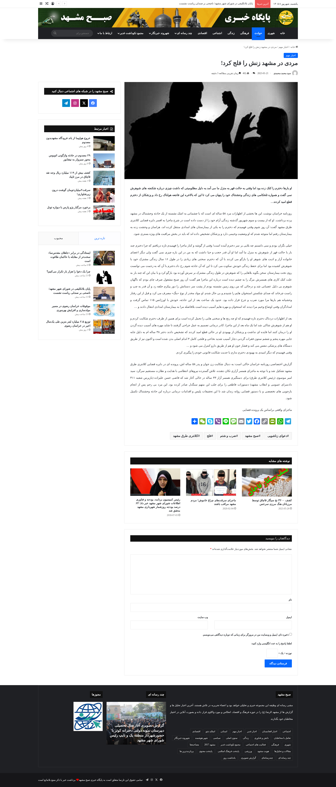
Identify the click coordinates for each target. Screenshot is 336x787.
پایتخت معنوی (205, 751)
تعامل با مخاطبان (282, 738)
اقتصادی (202, 33)
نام (290, 599)
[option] (136, 723)
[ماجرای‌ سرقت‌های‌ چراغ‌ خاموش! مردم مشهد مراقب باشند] (211, 482)
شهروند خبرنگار (182, 738)
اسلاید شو (210, 731)
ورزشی (248, 751)
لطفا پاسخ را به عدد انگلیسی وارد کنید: (271, 643)
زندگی (231, 33)
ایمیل (289, 617)
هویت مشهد (263, 751)
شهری (271, 33)
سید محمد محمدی (282, 73)
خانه (282, 33)
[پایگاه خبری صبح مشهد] (168, 17)
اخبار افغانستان (269, 731)
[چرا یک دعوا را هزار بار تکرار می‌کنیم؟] (104, 276)
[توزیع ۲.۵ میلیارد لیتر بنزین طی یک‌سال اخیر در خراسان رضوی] (104, 327)
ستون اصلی (231, 738)
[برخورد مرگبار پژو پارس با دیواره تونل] (104, 212)
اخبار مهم (284, 46)
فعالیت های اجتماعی (256, 744)
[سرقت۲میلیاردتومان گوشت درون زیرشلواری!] (104, 195)
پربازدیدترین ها (187, 751)
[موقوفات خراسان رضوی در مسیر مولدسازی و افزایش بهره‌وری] (104, 310)
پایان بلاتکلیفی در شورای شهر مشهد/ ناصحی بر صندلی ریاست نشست (216, 3)
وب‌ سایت (203, 617)
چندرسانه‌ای (267, 757)
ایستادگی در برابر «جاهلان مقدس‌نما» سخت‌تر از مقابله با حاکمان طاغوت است (69, 256)
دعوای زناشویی (277, 435)
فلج (209, 435)
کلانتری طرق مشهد (185, 435)
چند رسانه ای (184, 33)
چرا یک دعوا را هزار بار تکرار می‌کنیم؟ (68, 271)
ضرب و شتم (228, 435)
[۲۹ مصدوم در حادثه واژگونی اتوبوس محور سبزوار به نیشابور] (104, 160)
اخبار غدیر (252, 731)
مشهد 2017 (209, 744)
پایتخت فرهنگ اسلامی (228, 751)
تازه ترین (99, 238)
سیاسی (216, 738)
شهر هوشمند (201, 738)
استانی (223, 731)
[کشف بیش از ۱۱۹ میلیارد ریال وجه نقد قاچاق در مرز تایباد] (104, 178)
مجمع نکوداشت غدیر (132, 33)
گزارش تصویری (248, 757)
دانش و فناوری (261, 738)
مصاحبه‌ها (194, 744)
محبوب (58, 238)
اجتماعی (217, 33)
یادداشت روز (229, 757)
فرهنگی (244, 33)
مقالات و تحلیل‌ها (282, 751)
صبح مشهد (252, 435)
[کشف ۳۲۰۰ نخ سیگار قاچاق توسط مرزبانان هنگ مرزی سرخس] (267, 482)
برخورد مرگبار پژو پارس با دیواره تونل (68, 207)
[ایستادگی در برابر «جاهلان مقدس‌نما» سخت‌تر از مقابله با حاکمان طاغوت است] (104, 258)
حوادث (258, 33)
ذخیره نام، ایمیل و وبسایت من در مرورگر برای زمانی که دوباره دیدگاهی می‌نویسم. (246, 634)
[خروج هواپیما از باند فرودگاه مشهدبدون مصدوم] (104, 143)
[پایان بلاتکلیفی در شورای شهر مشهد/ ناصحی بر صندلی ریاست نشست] (104, 294)
